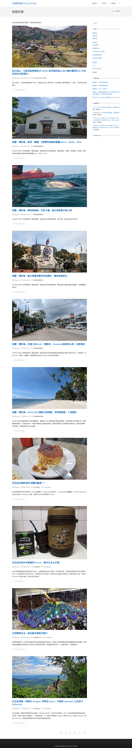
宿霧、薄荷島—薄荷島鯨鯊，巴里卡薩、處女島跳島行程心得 (42, 210)
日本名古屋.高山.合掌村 (39, 78)
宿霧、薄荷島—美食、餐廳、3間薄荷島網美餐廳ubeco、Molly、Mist (47, 141)
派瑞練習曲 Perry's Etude (24, 3)
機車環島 (94, 38)
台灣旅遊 (94, 35)
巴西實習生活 (37, 637)
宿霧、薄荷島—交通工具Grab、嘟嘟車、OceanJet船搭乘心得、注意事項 (48, 344)
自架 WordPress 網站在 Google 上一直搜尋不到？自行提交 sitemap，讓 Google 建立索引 (105, 120)
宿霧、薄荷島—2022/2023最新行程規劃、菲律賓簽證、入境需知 (44, 412)
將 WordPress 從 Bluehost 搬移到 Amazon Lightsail (106, 97)
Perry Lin (16, 78)
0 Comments (47, 487)
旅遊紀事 (117, 11)
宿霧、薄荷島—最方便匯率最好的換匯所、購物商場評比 (39, 275)
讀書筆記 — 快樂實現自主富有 (100, 85)
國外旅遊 (94, 42)
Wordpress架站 (96, 68)
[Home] (112, 11)
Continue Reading (20, 90)
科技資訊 (94, 62)
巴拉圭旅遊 (36, 487)
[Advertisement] (106, 149)
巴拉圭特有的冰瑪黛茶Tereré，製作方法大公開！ (36, 562)
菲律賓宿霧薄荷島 (38, 146)
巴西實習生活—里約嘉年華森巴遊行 (30, 633)
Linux (93, 65)
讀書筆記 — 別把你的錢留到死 (100, 82)
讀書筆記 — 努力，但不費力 (99, 89)
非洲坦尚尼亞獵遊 (97, 58)
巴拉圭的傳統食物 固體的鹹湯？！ (29, 482)
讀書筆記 (94, 72)
